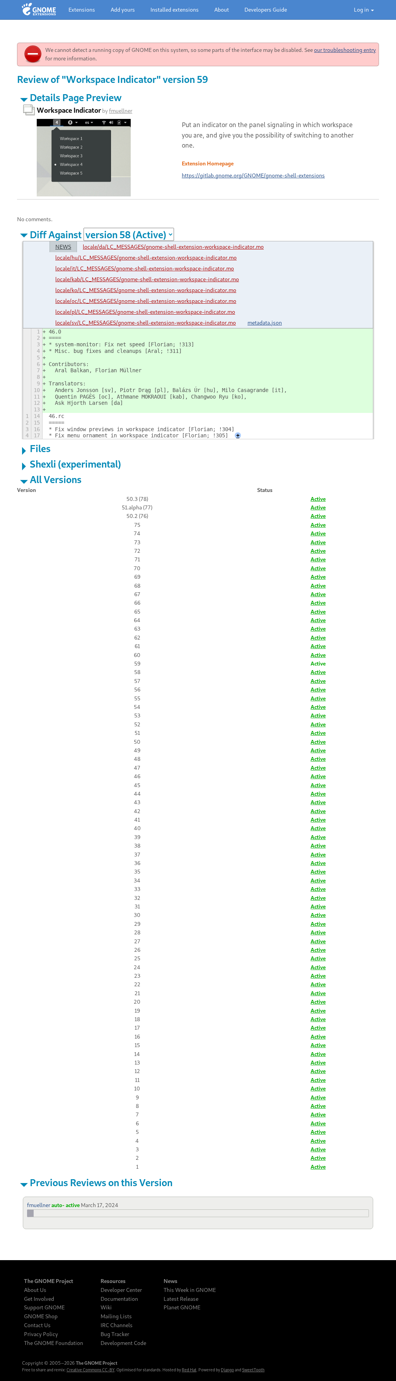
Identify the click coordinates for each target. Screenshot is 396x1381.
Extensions (81, 9)
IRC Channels (117, 1325)
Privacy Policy (41, 1334)
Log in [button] (362, 9)
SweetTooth (253, 1369)
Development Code (123, 1343)
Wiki (106, 1307)
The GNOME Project (48, 1281)
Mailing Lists (116, 1316)
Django (227, 1369)
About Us (35, 1290)
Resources (113, 1281)
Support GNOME (44, 1307)
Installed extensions (174, 9)
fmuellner (120, 110)
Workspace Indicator (69, 110)
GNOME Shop (41, 1316)
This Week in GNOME (190, 1290)
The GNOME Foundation (53, 1343)
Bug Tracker (115, 1334)
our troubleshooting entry (345, 49)
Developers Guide (265, 9)
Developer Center (121, 1290)
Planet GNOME (182, 1307)
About (221, 9)
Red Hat (189, 1369)
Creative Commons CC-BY (90, 1369)
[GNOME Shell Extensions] (39, 9)
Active (318, 498)
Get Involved (39, 1299)
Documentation (119, 1299)
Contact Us (37, 1325)
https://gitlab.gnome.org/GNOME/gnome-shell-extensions (253, 175)
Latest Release (181, 1299)
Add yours (123, 9)
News (171, 1281)
